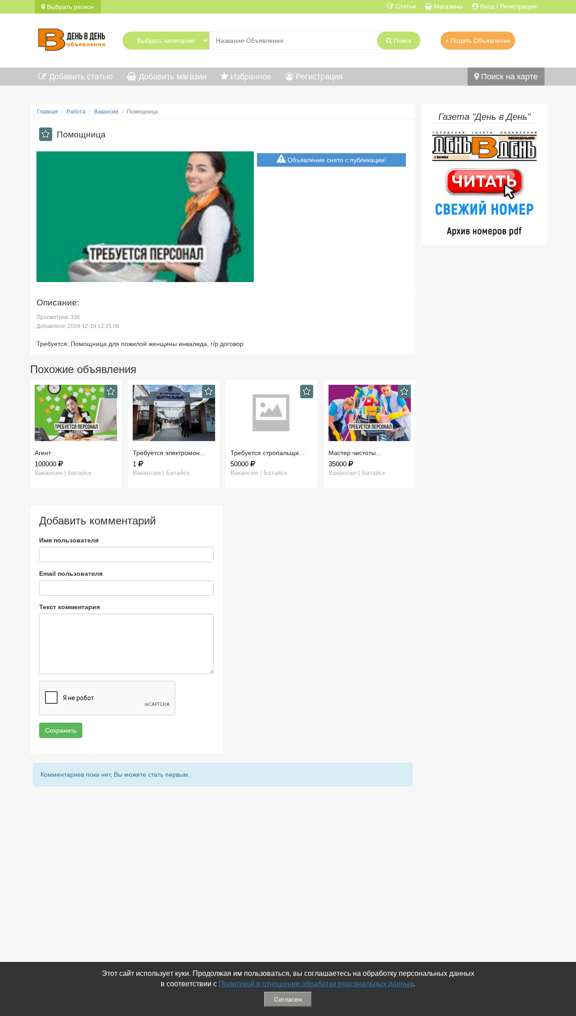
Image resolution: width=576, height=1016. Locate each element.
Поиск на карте (508, 76)
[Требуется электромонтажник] (174, 413)
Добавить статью (80, 76)
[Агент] (76, 413)
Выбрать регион (69, 6)
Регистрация (318, 76)
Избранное (249, 76)
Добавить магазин (171, 76)
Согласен (288, 999)
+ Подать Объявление (478, 40)
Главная (47, 112)
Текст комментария (69, 607)
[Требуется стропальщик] (271, 413)
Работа (76, 112)
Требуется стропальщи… (267, 452)
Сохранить (60, 730)
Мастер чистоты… (355, 452)
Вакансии (106, 112)
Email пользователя (71, 573)
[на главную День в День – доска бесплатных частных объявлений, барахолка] (71, 38)
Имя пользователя (69, 540)
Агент (43, 452)
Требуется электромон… (169, 452)
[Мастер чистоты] (369, 413)
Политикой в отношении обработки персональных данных (316, 984)
